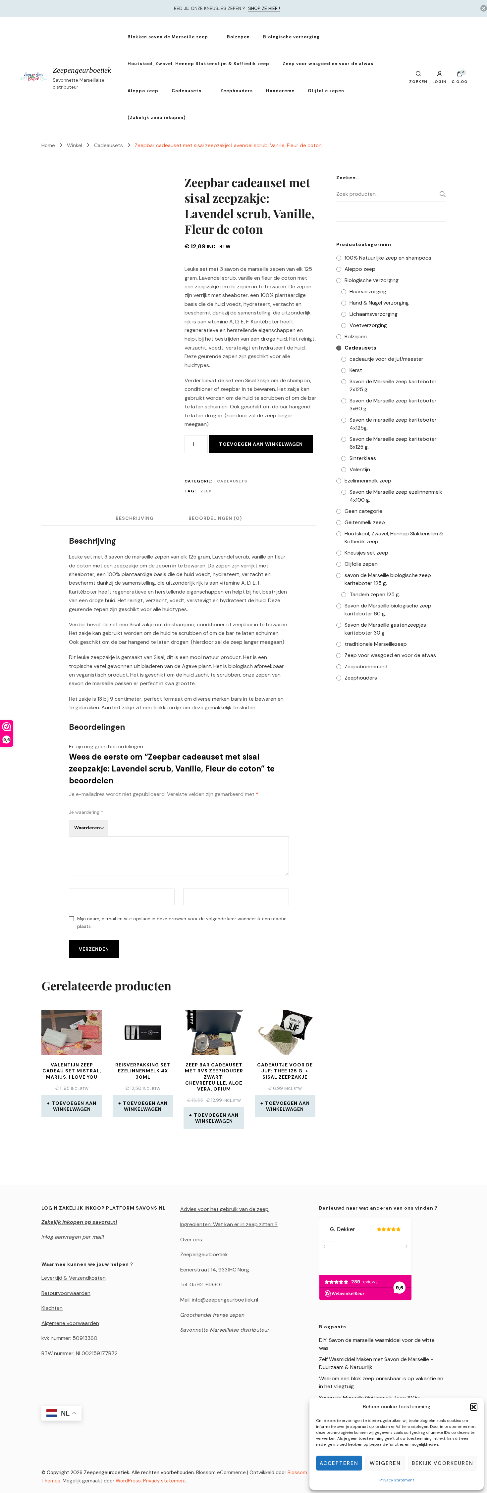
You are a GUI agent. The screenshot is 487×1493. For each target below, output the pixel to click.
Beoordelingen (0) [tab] (215, 518)
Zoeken (441, 194)
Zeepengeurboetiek (82, 70)
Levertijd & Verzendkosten (73, 1277)
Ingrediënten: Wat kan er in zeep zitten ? (229, 1224)
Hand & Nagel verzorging (379, 302)
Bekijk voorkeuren (442, 1463)
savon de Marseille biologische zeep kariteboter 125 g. (388, 579)
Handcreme (280, 91)
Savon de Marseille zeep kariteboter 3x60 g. (393, 404)
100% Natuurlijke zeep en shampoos (388, 257)
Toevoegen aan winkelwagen (261, 444)
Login (439, 81)
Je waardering (86, 812)
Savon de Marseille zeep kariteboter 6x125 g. (393, 442)
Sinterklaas (363, 458)
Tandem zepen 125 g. (375, 594)
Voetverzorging (368, 325)
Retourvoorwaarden (65, 1293)
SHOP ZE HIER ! (264, 8)
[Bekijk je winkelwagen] (459, 75)
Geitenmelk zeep (365, 522)
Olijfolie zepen (326, 91)
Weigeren (385, 1463)
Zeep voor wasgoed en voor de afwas (328, 63)
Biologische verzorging (291, 37)
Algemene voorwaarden (70, 1323)
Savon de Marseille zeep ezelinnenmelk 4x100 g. (396, 495)
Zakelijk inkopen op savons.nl (79, 1222)
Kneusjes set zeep (366, 552)
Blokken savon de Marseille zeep (168, 37)
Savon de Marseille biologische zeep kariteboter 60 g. (388, 609)
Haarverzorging (368, 291)
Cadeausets (186, 91)
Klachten (52, 1308)
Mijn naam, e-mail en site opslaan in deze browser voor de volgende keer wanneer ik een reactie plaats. (182, 922)
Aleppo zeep (143, 91)
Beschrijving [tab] (135, 518)
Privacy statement (396, 1480)
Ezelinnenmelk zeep (368, 480)
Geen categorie (363, 511)
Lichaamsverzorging (374, 314)
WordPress (128, 1480)
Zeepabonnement (366, 666)
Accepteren (339, 1463)
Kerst (356, 370)
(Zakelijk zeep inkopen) (157, 117)
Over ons (191, 1239)
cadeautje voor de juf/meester (386, 358)
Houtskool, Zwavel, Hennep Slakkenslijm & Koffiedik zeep (198, 63)
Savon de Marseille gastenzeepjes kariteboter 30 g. (385, 628)
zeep (206, 491)
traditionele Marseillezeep (376, 644)
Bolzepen (238, 37)
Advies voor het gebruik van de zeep (224, 1209)
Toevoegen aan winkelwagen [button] (74, 1106)
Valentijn (360, 469)
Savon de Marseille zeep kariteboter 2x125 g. (393, 385)
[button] (473, 1407)
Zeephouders (236, 91)
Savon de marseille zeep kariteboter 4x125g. (393, 423)
